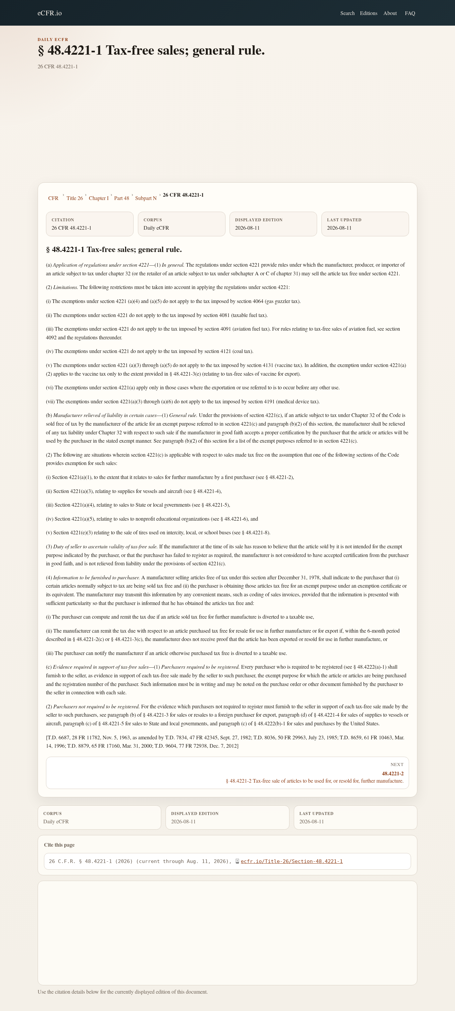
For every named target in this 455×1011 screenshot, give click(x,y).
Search (347, 12)
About (390, 12)
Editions (368, 12)
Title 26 (75, 197)
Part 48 (121, 197)
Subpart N (146, 197)
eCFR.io (50, 12)
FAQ (410, 12)
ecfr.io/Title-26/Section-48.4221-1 (292, 861)
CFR (53, 197)
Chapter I (99, 197)
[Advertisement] (227, 132)
